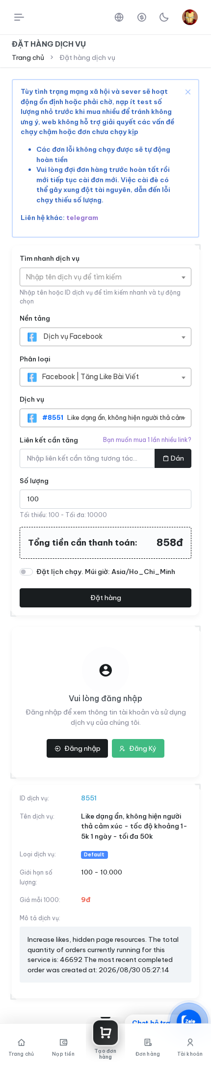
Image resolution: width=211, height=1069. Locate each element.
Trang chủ (28, 57)
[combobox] (105, 277)
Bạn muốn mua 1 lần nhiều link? (147, 439)
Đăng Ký (142, 748)
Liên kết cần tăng (49, 440)
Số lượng (34, 480)
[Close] (187, 91)
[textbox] (79, 277)
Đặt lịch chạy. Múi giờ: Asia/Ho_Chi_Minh (105, 571)
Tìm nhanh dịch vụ (49, 258)
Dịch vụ (32, 399)
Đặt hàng (105, 597)
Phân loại (35, 359)
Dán (177, 458)
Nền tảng (35, 318)
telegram (82, 217)
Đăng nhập (82, 748)
